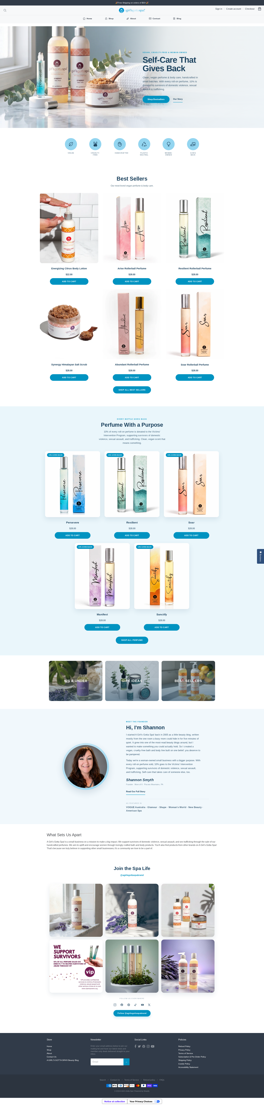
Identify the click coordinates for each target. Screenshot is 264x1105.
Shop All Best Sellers (132, 390)
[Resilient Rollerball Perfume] (195, 228)
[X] (149, 1005)
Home (49, 1046)
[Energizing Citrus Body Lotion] (69, 228)
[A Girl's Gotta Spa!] (132, 10)
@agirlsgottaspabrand (132, 875)
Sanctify (161, 614)
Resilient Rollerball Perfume (194, 268)
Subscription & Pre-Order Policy (192, 1057)
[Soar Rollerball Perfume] (195, 324)
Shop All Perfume (132, 640)
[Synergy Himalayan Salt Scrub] (69, 324)
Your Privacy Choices (141, 1101)
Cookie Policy (184, 1064)
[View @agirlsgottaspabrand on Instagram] (76, 910)
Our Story (178, 99)
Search (103, 1080)
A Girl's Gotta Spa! (127, 1091)
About (49, 1053)
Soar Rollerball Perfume (195, 364)
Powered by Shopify (141, 1091)
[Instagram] (115, 1005)
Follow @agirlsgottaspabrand (132, 1013)
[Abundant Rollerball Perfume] (132, 324)
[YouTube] (142, 1005)
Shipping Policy (185, 1060)
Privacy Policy (184, 1050)
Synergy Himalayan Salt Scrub (69, 364)
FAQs (162, 1080)
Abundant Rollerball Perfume (132, 364)
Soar (191, 522)
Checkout (249, 9)
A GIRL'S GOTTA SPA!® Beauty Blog (63, 1060)
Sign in (218, 9)
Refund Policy (184, 1046)
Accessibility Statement (188, 1067)
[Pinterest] (129, 1005)
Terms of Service (185, 1053)
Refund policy (149, 1080)
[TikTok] (136, 1005)
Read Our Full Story (135, 791)
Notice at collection (114, 1101)
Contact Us (51, 1057)
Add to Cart (69, 281)
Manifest (102, 614)
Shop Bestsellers (156, 99)
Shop (49, 1050)
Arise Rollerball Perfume (132, 268)
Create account (233, 9)
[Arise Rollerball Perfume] (132, 228)
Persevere (72, 522)
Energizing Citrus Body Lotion (69, 268)
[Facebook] (122, 1005)
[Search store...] (5, 10)
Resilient (132, 522)
